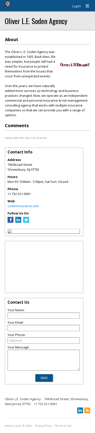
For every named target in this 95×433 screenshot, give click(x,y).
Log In (76, 6)
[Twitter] (26, 221)
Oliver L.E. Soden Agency (36, 21)
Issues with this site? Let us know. (26, 138)
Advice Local (13, 425)
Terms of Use (63, 425)
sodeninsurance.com (23, 206)
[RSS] (87, 410)
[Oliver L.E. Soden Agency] (10, 232)
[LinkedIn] (18, 221)
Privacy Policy (43, 425)
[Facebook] (10, 221)
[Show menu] (85, 6)
